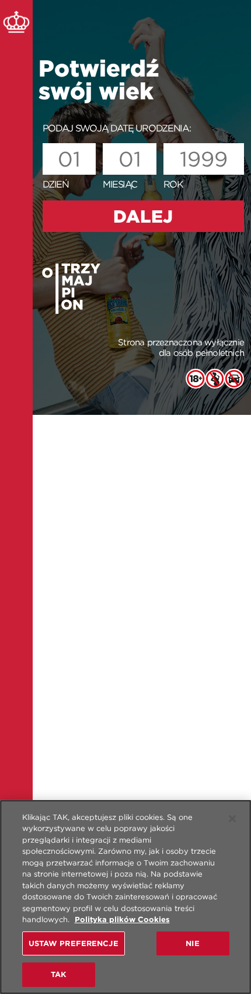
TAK (58, 974)
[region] (125, 897)
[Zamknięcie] (232, 819)
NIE (192, 943)
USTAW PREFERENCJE (73, 943)
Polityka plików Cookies (122, 919)
